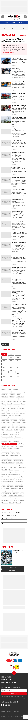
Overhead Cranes (15, 451)
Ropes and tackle (22, 465)
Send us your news (9, 682)
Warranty (22, 500)
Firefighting (4, 415)
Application (12, 394)
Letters (8, 432)
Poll (20, 455)
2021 (4, 360)
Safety (15, 467)
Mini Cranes (16, 441)
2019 (18, 360)
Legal (3, 432)
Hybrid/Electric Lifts (6, 425)
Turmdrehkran (16, 493)
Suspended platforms (13, 476)
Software (17, 469)
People (17, 453)
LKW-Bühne (23, 432)
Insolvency (22, 425)
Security (11, 469)
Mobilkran (21, 443)
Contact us (6, 679)
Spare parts (12, 472)
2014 (11, 367)
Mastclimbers (11, 439)
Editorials (4, 410)
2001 (18, 380)
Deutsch (16, 19)
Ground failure (5, 420)
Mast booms (18, 436)
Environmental (22, 410)
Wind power (4, 502)
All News (23, 35)
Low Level (17, 434)
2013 (18, 367)
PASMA (12, 453)
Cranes (7, 406)
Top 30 (3, 486)
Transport (10, 491)
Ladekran (22, 429)
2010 (18, 370)
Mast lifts (4, 439)
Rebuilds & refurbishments (8, 462)
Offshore (4, 448)
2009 (4, 373)
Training (4, 491)
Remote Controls (19, 462)
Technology (4, 479)
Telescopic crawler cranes (7, 481)
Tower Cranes (10, 486)
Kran (3, 429)
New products (10, 446)
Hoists (18, 422)
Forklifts (11, 415)
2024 (4, 357)
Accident (9, 389)
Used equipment (15, 498)
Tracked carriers (5, 488)
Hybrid (23, 422)
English (11, 19)
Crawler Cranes (5, 408)
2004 (18, 376)
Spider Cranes (20, 472)
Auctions (9, 399)
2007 (18, 373)
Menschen (4, 441)
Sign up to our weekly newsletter (14, 26)
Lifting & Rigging (15, 432)
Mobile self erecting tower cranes (9, 443)
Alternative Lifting (21, 392)
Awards (15, 399)
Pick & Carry (5, 455)
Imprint (16, 711)
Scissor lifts (4, 469)
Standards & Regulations (14, 474)
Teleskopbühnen (19, 481)
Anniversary (5, 394)
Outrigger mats (5, 451)
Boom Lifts (15, 401)
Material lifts (19, 439)
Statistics (4, 476)
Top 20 (19, 483)
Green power (19, 417)
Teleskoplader (5, 483)
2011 (11, 370)
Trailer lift (21, 488)
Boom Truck (22, 401)
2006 (4, 376)
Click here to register (8, 52)
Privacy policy (6, 711)
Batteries (21, 399)
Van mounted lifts (6, 500)
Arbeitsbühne (5, 396)
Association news (20, 396)
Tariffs (21, 476)
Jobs (13, 427)
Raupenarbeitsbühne (18, 460)
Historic (13, 422)
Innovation (15, 425)
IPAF (9, 427)
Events (13, 22)
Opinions (10, 448)
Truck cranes (17, 491)
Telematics (18, 479)
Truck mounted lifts (6, 493)
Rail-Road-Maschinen (6, 460)
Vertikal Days (15, 500)
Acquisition (15, 389)
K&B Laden (22, 427)
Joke (17, 427)
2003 (4, 380)
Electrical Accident (12, 410)
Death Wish (13, 408)
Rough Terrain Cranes (7, 467)
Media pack (12, 570)
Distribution (21, 408)
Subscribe (14, 693)
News (6, 22)
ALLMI (13, 392)
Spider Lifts (4, 474)
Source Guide (5, 472)
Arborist (12, 396)
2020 (11, 360)
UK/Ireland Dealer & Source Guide (16, 495)
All (4, 354)
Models (3, 446)
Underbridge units (6, 498)
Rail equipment (12, 458)
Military (10, 441)
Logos (11, 434)
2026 (11, 354)
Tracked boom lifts (19, 486)
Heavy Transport (5, 422)
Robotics (14, 465)
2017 (11, 364)
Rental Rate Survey (6, 465)
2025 (18, 354)
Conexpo (23, 403)
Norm (17, 446)
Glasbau (4, 417)
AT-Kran (4, 399)
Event (3, 413)
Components (16, 403)
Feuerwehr (15, 413)
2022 (18, 357)
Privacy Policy (8, 698)
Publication (4, 458)
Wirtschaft (18, 502)
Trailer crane (14, 488)
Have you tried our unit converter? (14, 29)
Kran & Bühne (9, 429)
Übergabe (4, 495)
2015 (4, 367)
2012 (4, 370)
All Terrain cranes (6, 392)
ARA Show (19, 394)
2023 (11, 357)
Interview (4, 427)
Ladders (16, 429)
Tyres (22, 493)
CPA (3, 406)
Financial (22, 413)
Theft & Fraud (13, 483)
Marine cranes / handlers (7, 436)
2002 (11, 380)
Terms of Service (18, 698)
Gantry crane (18, 415)
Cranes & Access (14, 406)
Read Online (13, 567)
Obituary (22, 446)
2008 (11, 373)
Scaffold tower (21, 467)
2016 (18, 364)
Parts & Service (5, 453)
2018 (4, 364)
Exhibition (9, 413)
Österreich (16, 448)
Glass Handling (11, 417)
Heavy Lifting (22, 420)
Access (3, 389)
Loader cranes (5, 434)
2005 (11, 376)
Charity (3, 403)
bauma (3, 401)
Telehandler (11, 479)
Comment (9, 403)
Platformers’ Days (14, 455)
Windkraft (11, 502)
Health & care (14, 420)
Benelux (9, 401)
